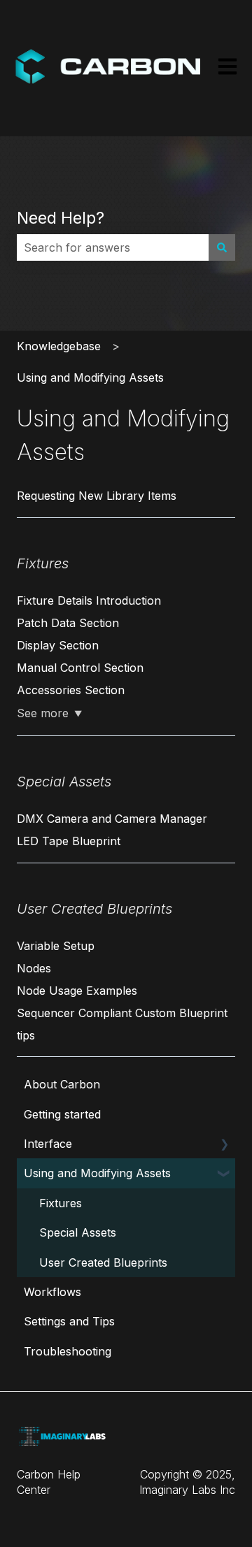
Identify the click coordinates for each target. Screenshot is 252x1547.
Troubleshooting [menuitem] (67, 1351)
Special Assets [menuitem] (77, 1232)
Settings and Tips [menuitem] (69, 1321)
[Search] (222, 247)
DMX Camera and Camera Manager (112, 819)
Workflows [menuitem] (52, 1292)
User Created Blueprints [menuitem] (103, 1262)
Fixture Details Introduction (89, 600)
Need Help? (60, 218)
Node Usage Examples (77, 991)
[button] (224, 1144)
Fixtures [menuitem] (60, 1203)
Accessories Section (71, 690)
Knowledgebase (59, 346)
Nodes (34, 968)
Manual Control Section (80, 668)
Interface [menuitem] (48, 1144)
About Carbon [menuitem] (62, 1084)
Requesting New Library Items (96, 496)
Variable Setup (55, 946)
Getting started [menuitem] (62, 1114)
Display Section (58, 645)
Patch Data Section (68, 623)
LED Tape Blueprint (68, 841)
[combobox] (113, 247)
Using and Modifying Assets (90, 377)
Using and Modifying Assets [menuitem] (97, 1173)
